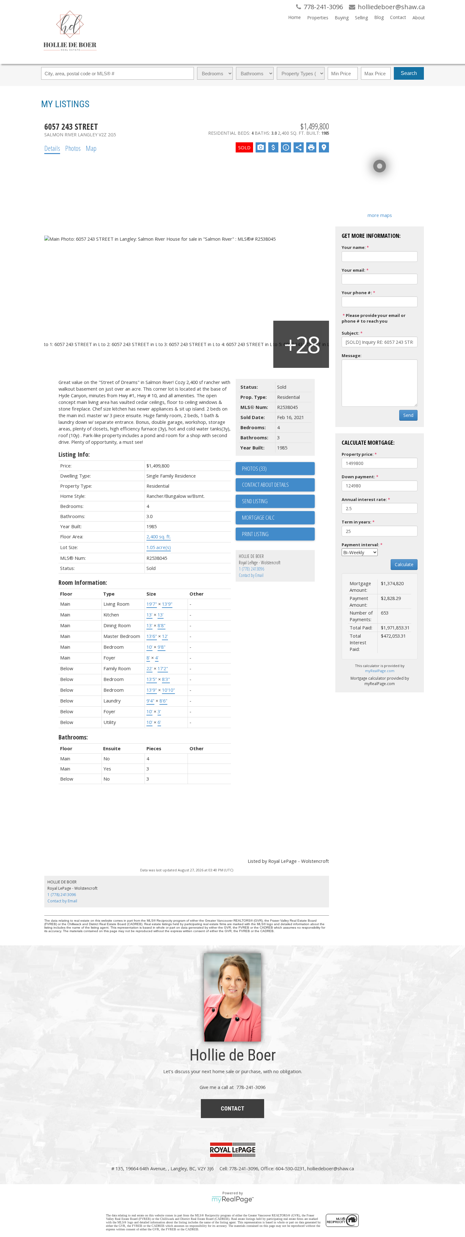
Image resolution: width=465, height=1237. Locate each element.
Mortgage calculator (278, 518)
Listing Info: (74, 454)
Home (294, 17)
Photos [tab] (73, 148)
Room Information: (83, 582)
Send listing (255, 501)
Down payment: (358, 476)
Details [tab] (52, 148)
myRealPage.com (379, 670)
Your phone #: (357, 292)
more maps (380, 215)
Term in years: (356, 522)
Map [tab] (91, 148)
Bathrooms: (73, 737)
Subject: (350, 333)
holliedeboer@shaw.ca (330, 1168)
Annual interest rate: (364, 499)
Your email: (353, 270)
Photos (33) (254, 468)
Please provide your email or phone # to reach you (374, 318)
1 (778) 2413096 (251, 569)
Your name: (354, 247)
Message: (352, 355)
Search (409, 73)
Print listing (255, 534)
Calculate (404, 564)
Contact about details (265, 484)
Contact (398, 17)
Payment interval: (360, 544)
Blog (379, 17)
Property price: (358, 454)
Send (408, 415)
